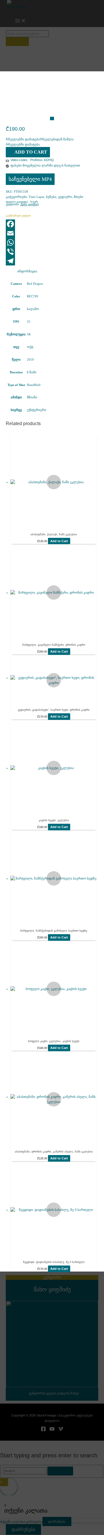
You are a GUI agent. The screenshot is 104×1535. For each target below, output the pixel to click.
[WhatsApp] (52, 242)
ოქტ (30, 347)
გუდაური (65, 196)
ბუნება (51, 196)
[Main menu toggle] (20, 21)
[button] (40, 139)
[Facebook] (52, 224)
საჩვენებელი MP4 (30, 179)
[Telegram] (52, 260)
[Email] (52, 233)
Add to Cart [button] (59, 541)
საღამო (33, 309)
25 (28, 321)
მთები (78, 196)
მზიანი (32, 397)
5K (29, 334)
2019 (30, 359)
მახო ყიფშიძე (29, 204)
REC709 (32, 296)
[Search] (17, 41)
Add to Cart (30, 152)
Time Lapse (36, 196)
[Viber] (52, 251)
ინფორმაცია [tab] (27, 271)
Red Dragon (35, 283)
